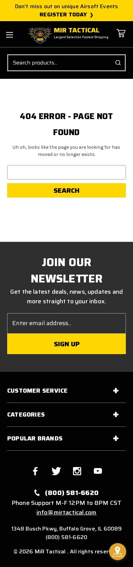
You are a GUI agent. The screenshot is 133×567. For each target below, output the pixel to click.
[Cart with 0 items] (120, 38)
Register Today (63, 15)
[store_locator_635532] (117, 551)
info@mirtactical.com (66, 512)
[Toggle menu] (9, 34)
